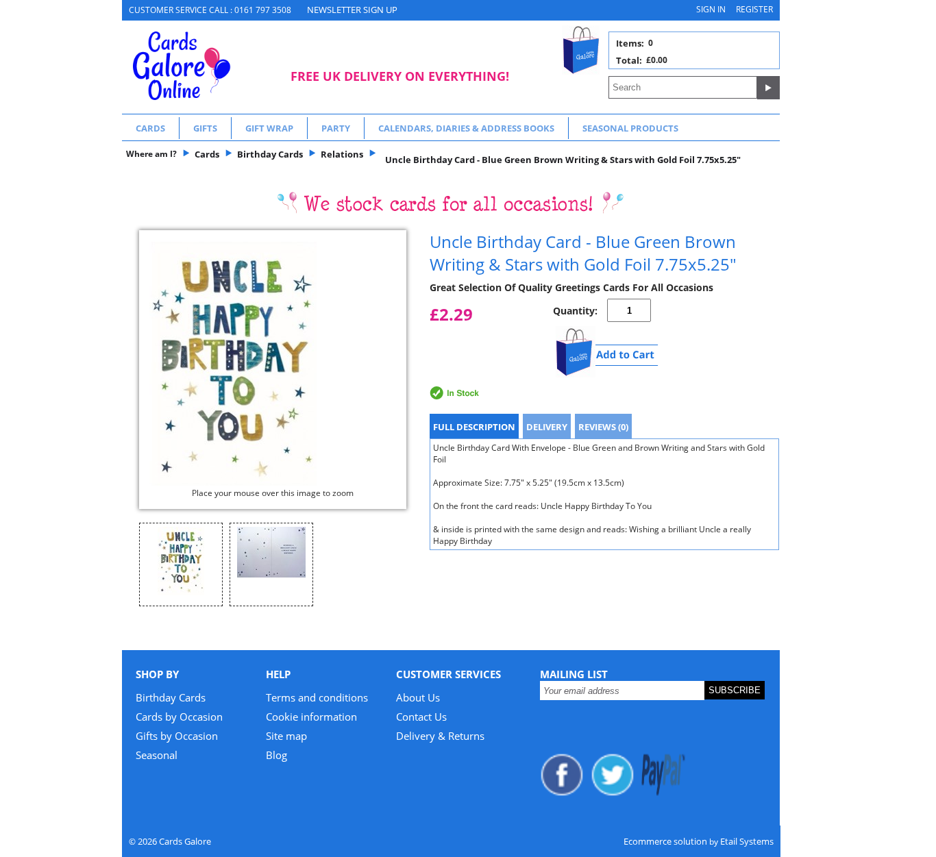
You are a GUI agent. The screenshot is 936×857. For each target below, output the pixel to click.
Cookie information (311, 716)
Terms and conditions (317, 697)
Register (754, 9)
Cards (150, 128)
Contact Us (421, 716)
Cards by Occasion (179, 716)
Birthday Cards (171, 697)
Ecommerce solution (665, 841)
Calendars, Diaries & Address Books (466, 128)
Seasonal (156, 755)
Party (335, 128)
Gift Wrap (269, 128)
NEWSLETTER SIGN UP (352, 9)
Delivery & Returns (440, 736)
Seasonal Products (630, 128)
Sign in (711, 9)
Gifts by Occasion (177, 736)
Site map (286, 736)
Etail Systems (747, 841)
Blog (276, 755)
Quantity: (575, 310)
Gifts (205, 128)
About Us (418, 697)
